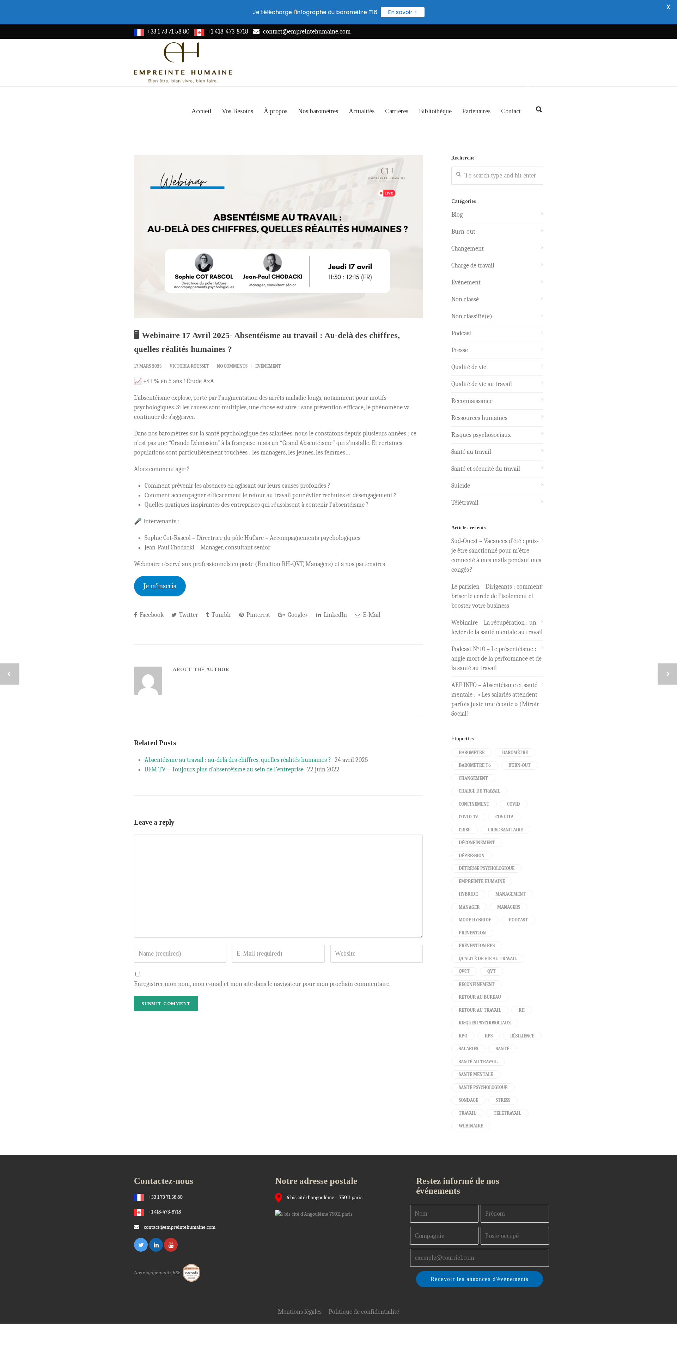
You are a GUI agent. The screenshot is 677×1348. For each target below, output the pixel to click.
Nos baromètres (318, 111)
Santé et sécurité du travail (485, 469)
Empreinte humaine (482, 881)
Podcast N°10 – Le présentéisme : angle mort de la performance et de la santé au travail (496, 658)
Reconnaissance (472, 401)
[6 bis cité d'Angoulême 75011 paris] (315, 1213)
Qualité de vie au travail (481, 384)
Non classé (465, 299)
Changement (467, 248)
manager (469, 907)
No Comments (232, 366)
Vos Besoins (237, 111)
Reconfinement (477, 984)
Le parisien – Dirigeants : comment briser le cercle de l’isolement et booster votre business (496, 596)
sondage (468, 1100)
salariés (468, 1048)
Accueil (201, 111)
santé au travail (478, 1061)
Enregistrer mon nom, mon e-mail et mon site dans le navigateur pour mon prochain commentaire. (262, 984)
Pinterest (257, 615)
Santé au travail (471, 452)
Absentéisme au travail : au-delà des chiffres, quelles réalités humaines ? (238, 760)
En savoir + (402, 12)
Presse (459, 350)
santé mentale (476, 1074)
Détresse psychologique (486, 868)
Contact (511, 111)
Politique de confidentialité (364, 1312)
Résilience (522, 1036)
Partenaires (476, 111)
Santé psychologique (483, 1087)
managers (508, 907)
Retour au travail (480, 1010)
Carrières (396, 111)
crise (464, 829)
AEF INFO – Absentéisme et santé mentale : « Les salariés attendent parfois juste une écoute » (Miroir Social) (495, 699)
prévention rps (477, 945)
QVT (491, 971)
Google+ (297, 615)
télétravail (507, 1113)
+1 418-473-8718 (227, 31)
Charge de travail (472, 265)
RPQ (463, 1036)
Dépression (471, 855)
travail (467, 1113)
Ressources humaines (479, 418)
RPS (489, 1036)
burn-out (519, 765)
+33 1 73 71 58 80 (168, 31)
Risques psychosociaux (481, 435)
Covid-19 (468, 816)
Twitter (188, 615)
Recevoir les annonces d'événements (480, 1279)
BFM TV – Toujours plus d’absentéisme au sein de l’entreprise (224, 769)
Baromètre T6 (475, 765)
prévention (472, 932)
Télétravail (464, 502)
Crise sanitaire (505, 829)
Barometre (471, 752)
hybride (468, 894)
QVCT (464, 971)
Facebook (151, 615)
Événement (268, 366)
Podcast (461, 333)
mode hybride (475, 919)
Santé (502, 1048)
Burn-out (463, 231)
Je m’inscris (160, 586)
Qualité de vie (468, 367)
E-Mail (370, 615)
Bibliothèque (435, 111)
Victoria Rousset (189, 366)
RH (522, 1010)
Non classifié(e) (471, 316)
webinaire (471, 1126)
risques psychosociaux (485, 1022)
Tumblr (220, 615)
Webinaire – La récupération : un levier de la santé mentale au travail (497, 627)
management (510, 894)
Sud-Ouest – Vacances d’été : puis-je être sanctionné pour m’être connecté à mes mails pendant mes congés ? (496, 555)
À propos (275, 111)
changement (473, 778)
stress (503, 1100)
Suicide (460, 485)
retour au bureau (480, 997)
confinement (474, 804)
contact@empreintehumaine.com (307, 31)
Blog (457, 214)
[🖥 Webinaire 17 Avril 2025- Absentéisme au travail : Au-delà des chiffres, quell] (278, 236)
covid (513, 804)
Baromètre (515, 752)
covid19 (504, 816)
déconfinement (477, 842)
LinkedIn (334, 615)
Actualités (361, 111)
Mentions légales (300, 1312)
